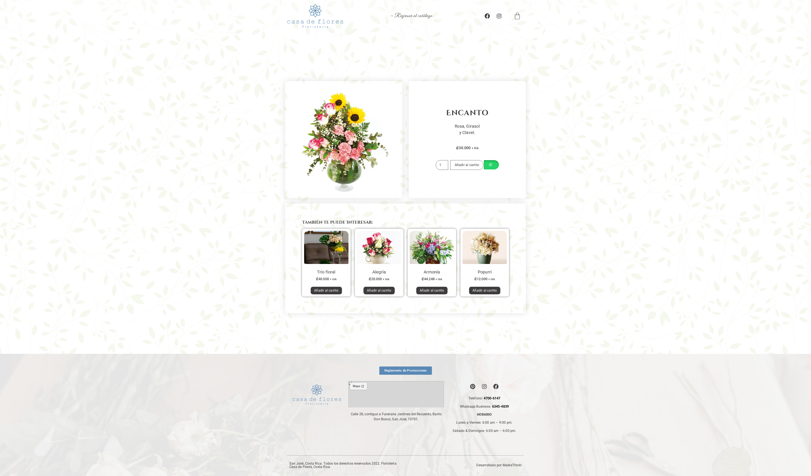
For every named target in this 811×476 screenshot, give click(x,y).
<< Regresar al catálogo (411, 16)
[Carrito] (518, 16)
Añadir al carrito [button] (326, 290)
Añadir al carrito (467, 165)
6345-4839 (500, 406)
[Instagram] (499, 16)
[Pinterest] (472, 386)
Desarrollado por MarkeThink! (499, 465)
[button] (491, 165)
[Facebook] (487, 16)
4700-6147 (492, 398)
